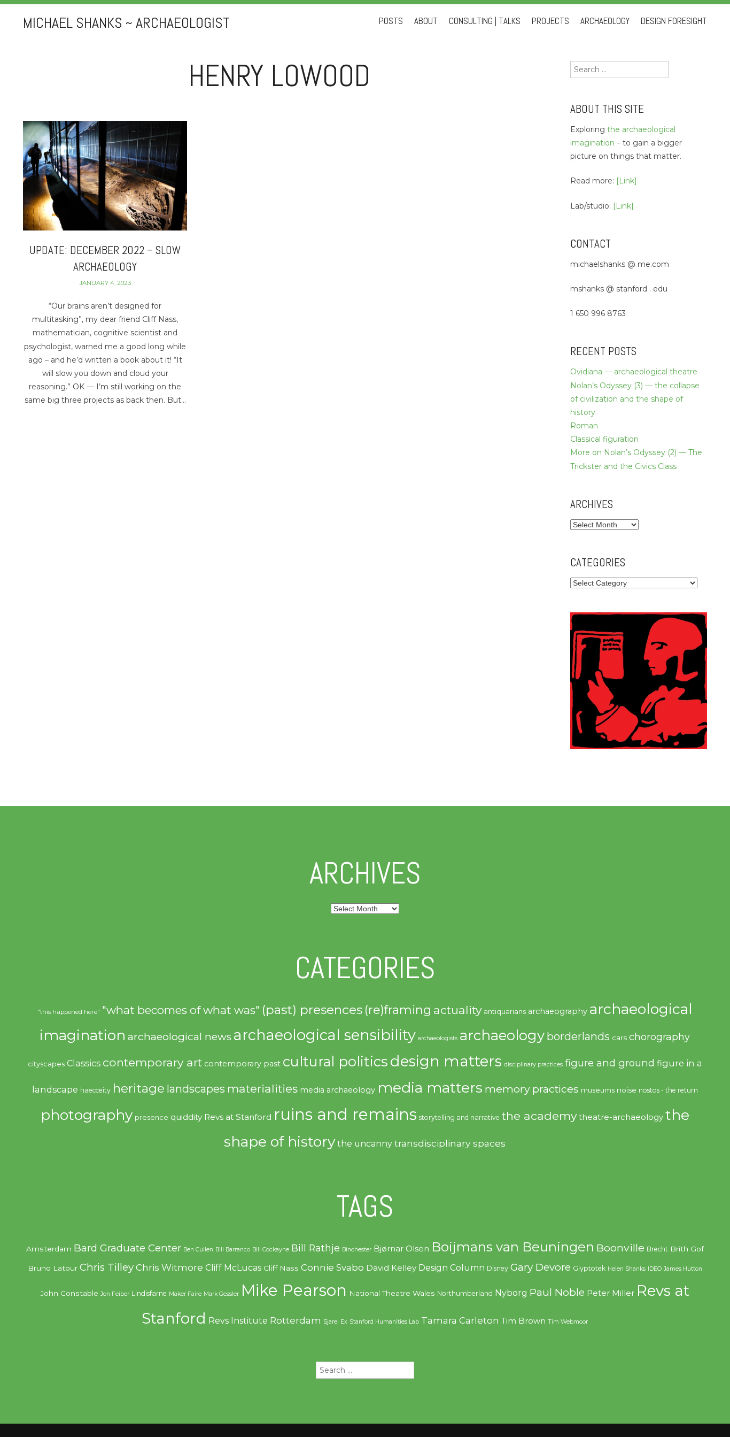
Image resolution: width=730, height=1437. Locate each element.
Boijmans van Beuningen (512, 1247)
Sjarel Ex (335, 1321)
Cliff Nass (281, 1268)
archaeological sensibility (325, 1035)
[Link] (626, 181)
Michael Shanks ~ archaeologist (126, 22)
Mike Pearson (294, 1290)
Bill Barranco (232, 1249)
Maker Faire (185, 1293)
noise (626, 1090)
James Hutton (683, 1268)
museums (598, 1090)
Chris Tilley (107, 1267)
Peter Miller (610, 1293)
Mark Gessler (221, 1293)
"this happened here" (68, 1012)
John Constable (69, 1293)
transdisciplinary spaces (450, 1143)
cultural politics (335, 1061)
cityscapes (46, 1064)
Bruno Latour (52, 1268)
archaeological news (179, 1037)
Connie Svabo (332, 1267)
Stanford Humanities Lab (384, 1321)
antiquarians (505, 1011)
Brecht (657, 1249)
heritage (139, 1088)
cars (619, 1037)
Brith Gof (687, 1248)
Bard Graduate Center (127, 1248)
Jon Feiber (114, 1293)
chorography (659, 1036)
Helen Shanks (627, 1268)
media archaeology (337, 1090)
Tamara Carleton (460, 1320)
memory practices (532, 1088)
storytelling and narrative (459, 1117)
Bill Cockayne (270, 1249)
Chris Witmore (169, 1267)
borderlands (578, 1036)
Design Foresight (674, 21)
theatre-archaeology (621, 1117)
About (426, 21)
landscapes (196, 1088)
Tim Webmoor (568, 1321)
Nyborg (511, 1293)
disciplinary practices (533, 1064)
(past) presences (312, 1009)
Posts (391, 21)
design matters (446, 1061)
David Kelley (391, 1268)
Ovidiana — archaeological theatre (633, 371)
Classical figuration (604, 439)
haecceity (95, 1090)
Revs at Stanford (237, 1117)
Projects (550, 21)
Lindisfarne (149, 1293)
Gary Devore (540, 1267)
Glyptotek (589, 1268)
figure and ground (610, 1063)
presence (151, 1117)
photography (87, 1115)
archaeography (557, 1011)
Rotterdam (295, 1320)
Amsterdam (49, 1248)
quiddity (186, 1117)
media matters (430, 1087)
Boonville (620, 1247)
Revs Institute (238, 1321)
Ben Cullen (198, 1249)
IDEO (655, 1268)
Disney (497, 1268)
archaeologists (437, 1038)
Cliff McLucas (233, 1268)
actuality (457, 1010)
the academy (539, 1116)
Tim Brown (523, 1321)
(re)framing (397, 1009)
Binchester (356, 1249)
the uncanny (364, 1144)
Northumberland (465, 1293)
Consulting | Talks (485, 21)
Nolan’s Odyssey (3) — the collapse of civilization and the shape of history (635, 399)
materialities (262, 1088)
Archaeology (605, 21)
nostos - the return (668, 1090)
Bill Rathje (315, 1248)
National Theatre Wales (392, 1293)
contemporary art (152, 1062)
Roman (584, 426)
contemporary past (242, 1064)
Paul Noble (557, 1292)
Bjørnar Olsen (401, 1249)
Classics (83, 1063)
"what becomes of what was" (181, 1010)
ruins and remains (345, 1114)
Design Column (451, 1268)
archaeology (502, 1035)
